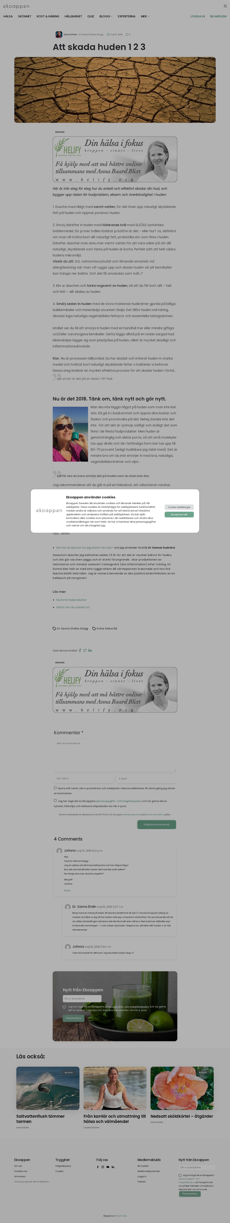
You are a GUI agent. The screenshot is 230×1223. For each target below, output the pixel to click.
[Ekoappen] (49, 511)
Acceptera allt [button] (179, 514)
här (103, 525)
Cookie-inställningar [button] (179, 507)
